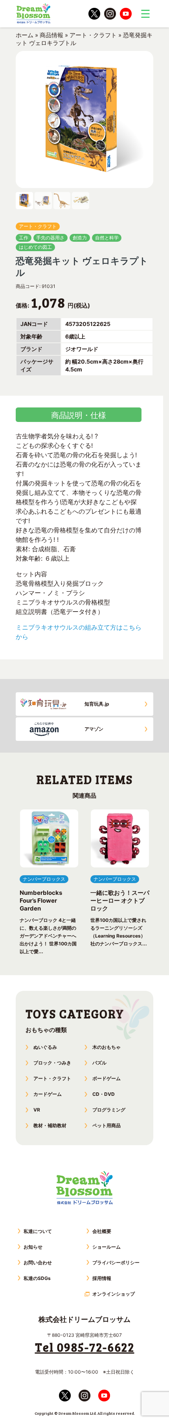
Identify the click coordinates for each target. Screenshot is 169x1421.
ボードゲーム (106, 1078)
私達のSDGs (37, 1278)
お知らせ (33, 1247)
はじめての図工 (35, 247)
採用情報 (101, 1278)
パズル (99, 1063)
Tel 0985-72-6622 (84, 1347)
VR (36, 1110)
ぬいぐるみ (45, 1047)
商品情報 (51, 35)
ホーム (24, 35)
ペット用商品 (106, 1125)
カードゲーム (47, 1094)
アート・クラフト (93, 35)
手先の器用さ (50, 238)
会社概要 (101, 1231)
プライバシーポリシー (116, 1262)
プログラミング (108, 1110)
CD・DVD (103, 1094)
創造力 (80, 238)
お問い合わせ (38, 1262)
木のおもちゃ (106, 1047)
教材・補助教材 (49, 1125)
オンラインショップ (113, 1294)
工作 (23, 238)
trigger (145, 14)
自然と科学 (107, 238)
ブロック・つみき (52, 1063)
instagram (110, 14)
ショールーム (106, 1247)
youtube (126, 14)
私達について (38, 1231)
